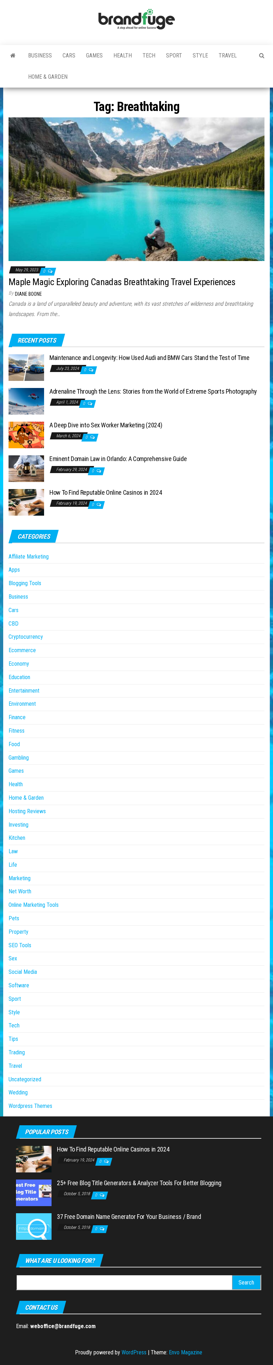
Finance (17, 717)
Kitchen (17, 837)
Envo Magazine (185, 1352)
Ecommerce (22, 650)
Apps (14, 569)
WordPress (134, 1352)
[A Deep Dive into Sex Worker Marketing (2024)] (26, 434)
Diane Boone (28, 294)
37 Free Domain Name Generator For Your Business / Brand (129, 1216)
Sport (174, 55)
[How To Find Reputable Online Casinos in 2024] (26, 502)
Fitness (17, 730)
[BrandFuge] (13, 55)
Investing (18, 824)
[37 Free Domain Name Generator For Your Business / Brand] (34, 1226)
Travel (228, 55)
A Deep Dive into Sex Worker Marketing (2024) (105, 425)
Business (40, 55)
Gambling (19, 757)
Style (200, 55)
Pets (14, 918)
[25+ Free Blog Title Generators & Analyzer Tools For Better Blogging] (34, 1192)
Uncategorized (25, 1079)
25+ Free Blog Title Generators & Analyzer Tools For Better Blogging (139, 1183)
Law (13, 851)
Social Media (23, 972)
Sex (13, 958)
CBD (13, 623)
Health (122, 55)
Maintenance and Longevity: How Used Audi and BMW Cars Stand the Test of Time (149, 357)
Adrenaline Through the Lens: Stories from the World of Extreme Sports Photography (153, 391)
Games (94, 55)
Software (19, 985)
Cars (69, 55)
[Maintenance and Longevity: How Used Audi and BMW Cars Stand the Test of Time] (26, 367)
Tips (13, 1039)
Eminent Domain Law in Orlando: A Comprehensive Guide (118, 458)
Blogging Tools (25, 583)
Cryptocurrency (26, 636)
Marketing (20, 878)
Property (18, 931)
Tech (149, 55)
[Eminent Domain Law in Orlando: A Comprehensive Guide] (26, 468)
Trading (17, 1052)
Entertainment (24, 690)
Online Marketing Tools (34, 904)
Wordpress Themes (30, 1106)
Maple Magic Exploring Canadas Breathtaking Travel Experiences (122, 282)
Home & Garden (48, 76)
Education (19, 677)
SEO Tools (20, 945)
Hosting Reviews (27, 811)
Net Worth (20, 891)
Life (13, 864)
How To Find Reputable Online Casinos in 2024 (105, 492)
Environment (22, 703)
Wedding (18, 1092)
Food (14, 744)
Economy (19, 663)
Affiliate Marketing (29, 556)
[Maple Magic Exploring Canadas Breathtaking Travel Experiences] (136, 188)
